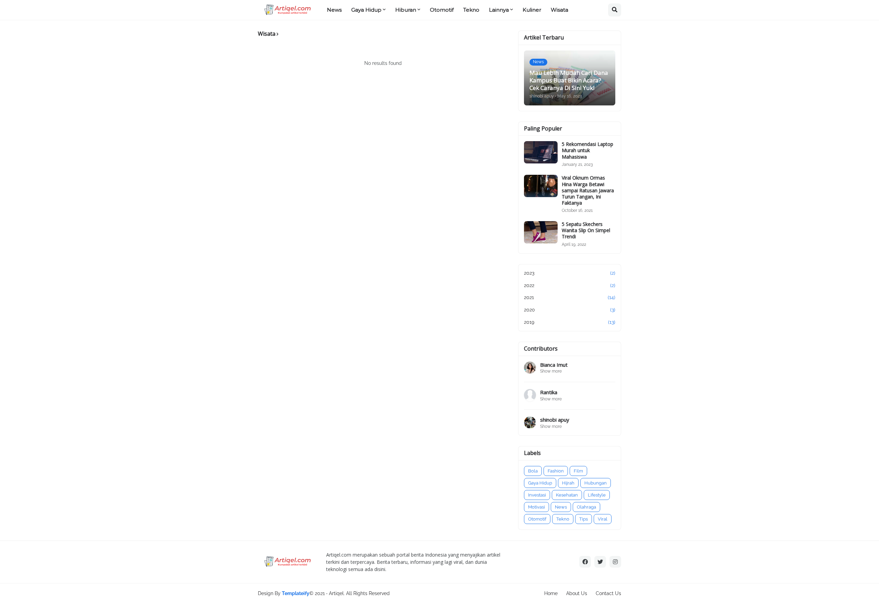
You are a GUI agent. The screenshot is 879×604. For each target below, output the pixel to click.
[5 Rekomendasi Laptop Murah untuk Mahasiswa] (541, 152)
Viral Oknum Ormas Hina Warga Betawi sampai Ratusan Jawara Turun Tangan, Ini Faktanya (588, 190)
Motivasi (536, 507)
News (561, 507)
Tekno (562, 519)
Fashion (556, 471)
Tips (583, 519)
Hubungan (595, 483)
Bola (533, 471)
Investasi (537, 495)
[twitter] (600, 562)
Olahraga (586, 507)
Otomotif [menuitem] (442, 10)
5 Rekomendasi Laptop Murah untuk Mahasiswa (587, 150)
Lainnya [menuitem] (499, 10)
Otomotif (537, 519)
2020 (569, 309)
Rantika (548, 392)
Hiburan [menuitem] (405, 10)
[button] (614, 9)
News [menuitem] (334, 10)
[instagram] (615, 562)
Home (551, 593)
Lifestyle (597, 495)
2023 (569, 273)
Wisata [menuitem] (559, 10)
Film (578, 471)
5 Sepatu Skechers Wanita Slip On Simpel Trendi (586, 230)
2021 (569, 297)
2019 (569, 322)
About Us (576, 593)
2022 (569, 285)
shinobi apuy (554, 420)
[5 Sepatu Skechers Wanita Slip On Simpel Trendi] (541, 232)
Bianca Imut (554, 365)
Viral (602, 519)
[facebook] (585, 562)
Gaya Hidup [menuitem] (366, 10)
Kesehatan (567, 495)
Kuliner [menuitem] (532, 10)
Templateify (295, 593)
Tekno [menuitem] (471, 10)
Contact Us (608, 593)
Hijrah (568, 483)
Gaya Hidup (540, 483)
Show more (551, 371)
